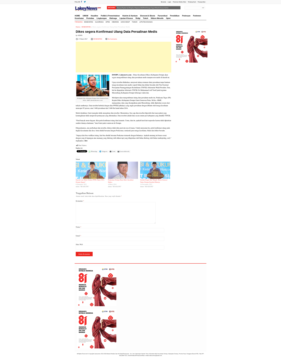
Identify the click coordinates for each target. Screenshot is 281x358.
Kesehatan (79, 18)
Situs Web (79, 244)
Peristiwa (90, 18)
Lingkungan (102, 18)
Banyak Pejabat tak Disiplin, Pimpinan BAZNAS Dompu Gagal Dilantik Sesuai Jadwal (142, 8)
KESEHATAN (88, 22)
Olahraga (113, 18)
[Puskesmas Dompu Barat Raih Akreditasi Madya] (123, 170)
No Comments (112, 39)
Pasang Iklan (201, 2)
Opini (168, 18)
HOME (77, 16)
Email (78, 235)
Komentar (80, 201)
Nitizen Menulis (157, 18)
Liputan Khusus (126, 18)
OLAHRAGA (99, 22)
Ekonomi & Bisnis (147, 16)
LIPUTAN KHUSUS (145, 22)
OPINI (108, 22)
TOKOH (134, 22)
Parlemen (197, 16)
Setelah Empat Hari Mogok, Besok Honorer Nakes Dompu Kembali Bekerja (153, 181)
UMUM (85, 16)
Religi (138, 18)
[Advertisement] (123, 57)
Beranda (163, 2)
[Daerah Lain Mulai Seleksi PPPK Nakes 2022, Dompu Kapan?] (91, 170)
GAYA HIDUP (125, 22)
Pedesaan (186, 16)
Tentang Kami (192, 2)
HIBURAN (115, 22)
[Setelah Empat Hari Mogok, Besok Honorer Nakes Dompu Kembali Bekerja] (155, 170)
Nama (78, 227)
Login (169, 2)
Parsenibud (162, 16)
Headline (94, 16)
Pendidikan (174, 16)
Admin (80, 35)
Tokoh (145, 18)
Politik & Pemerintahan (110, 16)
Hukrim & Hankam (130, 16)
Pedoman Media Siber (179, 2)
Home (78, 27)
